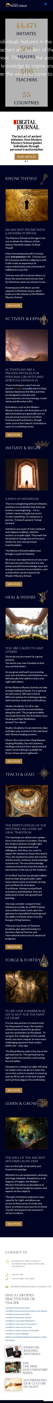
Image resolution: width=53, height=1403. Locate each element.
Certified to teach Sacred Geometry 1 (21, 1324)
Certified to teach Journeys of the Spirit (22, 1330)
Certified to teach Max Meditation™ (20, 1321)
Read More (13, 305)
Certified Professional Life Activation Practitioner (26, 1311)
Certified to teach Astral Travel (18, 1327)
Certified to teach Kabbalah (17, 1334)
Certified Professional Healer (17, 1314)
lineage (17, 388)
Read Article (26, 156)
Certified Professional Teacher (18, 1317)
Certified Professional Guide (17, 1308)
